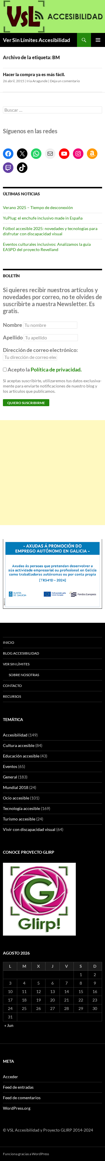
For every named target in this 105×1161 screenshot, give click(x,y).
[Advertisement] (52, 472)
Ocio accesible (16, 797)
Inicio (8, 642)
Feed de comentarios (22, 1097)
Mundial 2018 (15, 787)
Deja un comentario (65, 81)
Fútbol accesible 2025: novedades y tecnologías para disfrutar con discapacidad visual (50, 231)
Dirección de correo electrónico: (40, 350)
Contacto (12, 685)
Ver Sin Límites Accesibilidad (36, 40)
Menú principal (98, 40)
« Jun (8, 1025)
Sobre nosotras (24, 675)
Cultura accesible (18, 745)
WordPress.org (16, 1108)
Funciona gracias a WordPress (26, 1154)
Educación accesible (21, 755)
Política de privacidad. (56, 369)
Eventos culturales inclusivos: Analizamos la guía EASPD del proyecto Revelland (47, 247)
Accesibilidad (15, 734)
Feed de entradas (18, 1087)
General (10, 776)
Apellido (13, 337)
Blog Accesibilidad (21, 653)
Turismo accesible (19, 818)
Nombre (12, 325)
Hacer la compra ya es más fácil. (34, 74)
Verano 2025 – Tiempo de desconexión (38, 207)
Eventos (10, 766)
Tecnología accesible (21, 808)
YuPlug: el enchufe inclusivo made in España (43, 217)
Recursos (12, 696)
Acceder (10, 1076)
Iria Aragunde (37, 81)
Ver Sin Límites (16, 664)
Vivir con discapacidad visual (29, 829)
